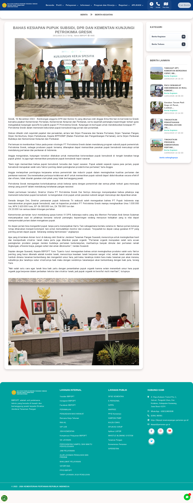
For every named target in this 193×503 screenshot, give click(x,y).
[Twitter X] (151, 442)
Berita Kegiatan (104, 15)
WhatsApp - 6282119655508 (162, 411)
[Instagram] (161, 431)
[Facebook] (151, 431)
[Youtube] (170, 431)
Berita (84, 15)
